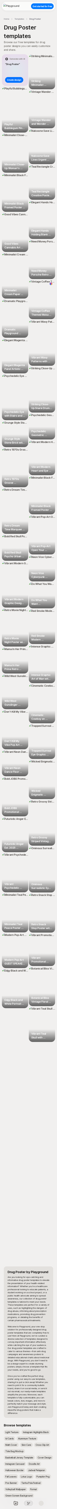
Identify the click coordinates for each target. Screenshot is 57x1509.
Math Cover (11, 1445)
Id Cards (9, 1438)
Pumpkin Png (42, 1476)
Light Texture (12, 1432)
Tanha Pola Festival (31, 1483)
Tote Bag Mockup (14, 1451)
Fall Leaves (10, 1476)
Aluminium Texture (27, 1438)
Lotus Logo (26, 1476)
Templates (19, 19)
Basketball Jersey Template (19, 1457)
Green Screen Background (18, 1495)
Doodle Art (34, 1464)
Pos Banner (11, 1483)
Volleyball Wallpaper (15, 1489)
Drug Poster (35, 19)
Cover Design (44, 1457)
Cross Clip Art (42, 1445)
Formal (33, 1489)
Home (6, 19)
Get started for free (42, 6)
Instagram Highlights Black (36, 1432)
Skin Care (26, 1445)
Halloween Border (14, 1470)
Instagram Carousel (14, 1464)
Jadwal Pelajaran (36, 1470)
